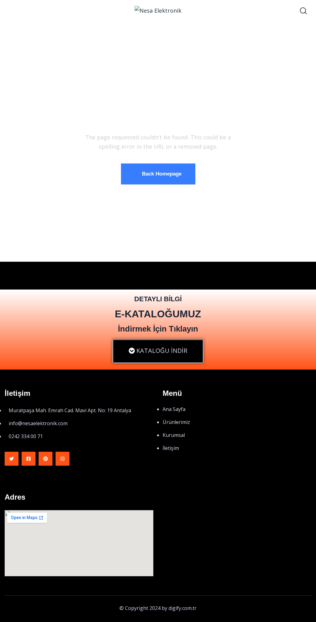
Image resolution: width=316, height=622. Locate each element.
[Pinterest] (45, 459)
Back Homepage (161, 174)
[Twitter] (12, 459)
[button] (158, 351)
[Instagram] (62, 459)
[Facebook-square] (28, 459)
